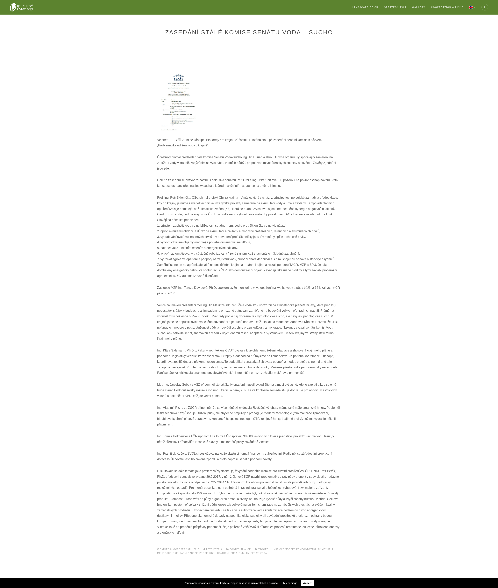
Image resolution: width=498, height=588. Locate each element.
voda (263, 553)
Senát (255, 553)
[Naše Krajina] (21, 7)
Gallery (418, 7)
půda (234, 553)
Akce (247, 549)
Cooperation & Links (447, 7)
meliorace (164, 553)
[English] (472, 7)
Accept (307, 583)
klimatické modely (282, 549)
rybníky (244, 553)
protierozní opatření (214, 553)
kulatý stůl (325, 549)
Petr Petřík (214, 549)
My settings (290, 583)
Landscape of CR (365, 7)
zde (166, 168)
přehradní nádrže (185, 553)
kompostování (306, 549)
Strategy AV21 (395, 7)
